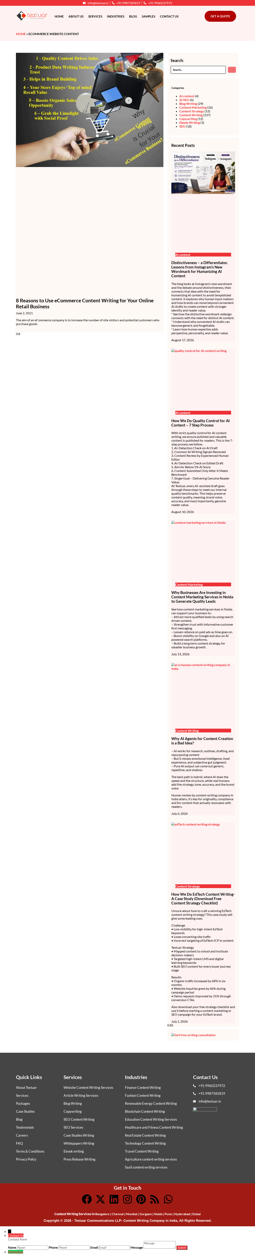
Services (95, 16)
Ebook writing (74, 1151)
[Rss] (155, 1199)
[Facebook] (87, 1199)
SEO (182, 126)
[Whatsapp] (168, 1199)
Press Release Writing (79, 1159)
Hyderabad (182, 1214)
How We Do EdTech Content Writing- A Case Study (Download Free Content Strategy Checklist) (203, 898)
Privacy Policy (26, 1159)
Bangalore (102, 1214)
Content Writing (191, 115)
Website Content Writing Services (88, 1087)
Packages (23, 1103)
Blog (133, 16)
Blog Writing (188, 103)
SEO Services (73, 1127)
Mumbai (131, 1214)
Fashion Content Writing (143, 1095)
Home (59, 16)
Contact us (169, 16)
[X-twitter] (100, 1199)
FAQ (19, 1143)
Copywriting (188, 119)
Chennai (118, 1214)
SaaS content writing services (146, 1167)
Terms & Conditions (30, 1151)
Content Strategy (191, 111)
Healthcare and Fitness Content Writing (154, 1127)
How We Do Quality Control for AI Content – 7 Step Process (200, 423)
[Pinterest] (141, 1199)
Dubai (196, 1214)
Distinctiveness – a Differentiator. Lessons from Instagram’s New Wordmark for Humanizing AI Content (199, 269)
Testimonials (25, 1127)
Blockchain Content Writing (145, 1111)
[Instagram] (127, 1199)
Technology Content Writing (145, 1143)
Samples (148, 16)
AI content (186, 96)
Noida (158, 1214)
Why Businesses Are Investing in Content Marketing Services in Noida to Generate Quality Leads (202, 596)
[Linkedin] (114, 1199)
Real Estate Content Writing (145, 1135)
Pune (168, 1214)
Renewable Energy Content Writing (151, 1103)
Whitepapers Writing (79, 1143)
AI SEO (184, 100)
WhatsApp (15, 1252)
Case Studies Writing (79, 1135)
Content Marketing (193, 107)
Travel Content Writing (142, 1151)
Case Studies (25, 1111)
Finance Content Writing (143, 1087)
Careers (22, 1135)
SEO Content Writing (79, 1119)
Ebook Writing (189, 122)
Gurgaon (145, 1214)
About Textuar (26, 1087)
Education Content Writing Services (151, 1119)
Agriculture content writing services (151, 1159)
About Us (76, 16)
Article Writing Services (81, 1095)
